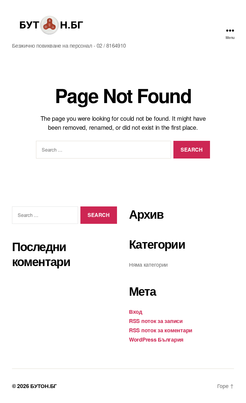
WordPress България (156, 339)
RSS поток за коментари (160, 330)
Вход (135, 312)
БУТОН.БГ (43, 386)
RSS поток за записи (156, 321)
